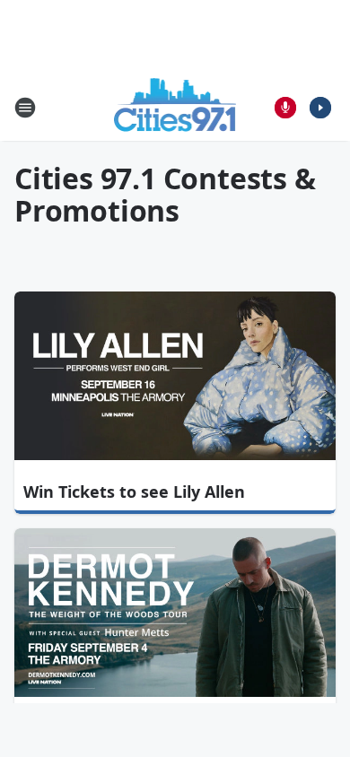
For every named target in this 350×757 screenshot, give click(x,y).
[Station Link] (175, 107)
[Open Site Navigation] (25, 107)
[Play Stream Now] (320, 107)
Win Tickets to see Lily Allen (134, 491)
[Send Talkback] (285, 107)
